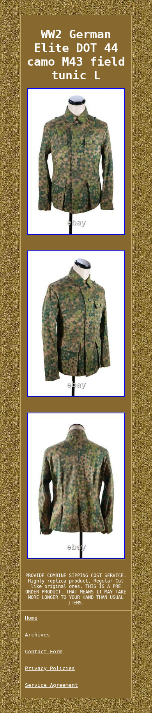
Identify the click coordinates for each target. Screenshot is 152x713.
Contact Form (43, 651)
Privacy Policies (50, 668)
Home (31, 618)
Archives (37, 635)
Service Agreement (51, 685)
